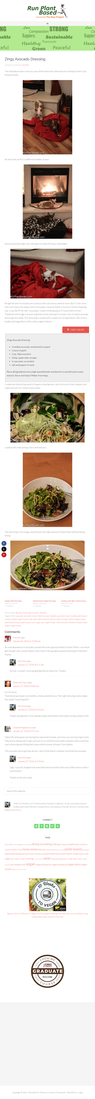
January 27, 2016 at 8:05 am (26, 686)
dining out (38, 844)
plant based (85, 850)
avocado (19, 616)
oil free (53, 619)
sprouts (64, 622)
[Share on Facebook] (3, 543)
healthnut (83, 844)
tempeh (71, 622)
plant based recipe (12, 622)
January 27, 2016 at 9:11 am (26, 731)
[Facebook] (41, 826)
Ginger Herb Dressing (13, 601)
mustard (45, 619)
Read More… (16, 810)
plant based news (52, 853)
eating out (50, 844)
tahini (12, 865)
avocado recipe (30, 616)
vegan (7, 625)
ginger (65, 844)
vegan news (73, 864)
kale (30, 619)
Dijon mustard (44, 616)
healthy (8, 850)
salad (58, 622)
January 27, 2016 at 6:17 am (31, 664)
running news (38, 859)
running (29, 858)
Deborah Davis (20, 682)
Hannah (16, 637)
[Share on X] (3, 549)
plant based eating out (34, 854)
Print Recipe (77, 330)
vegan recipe (15, 625)
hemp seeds (30, 849)
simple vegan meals (75, 859)
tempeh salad (81, 622)
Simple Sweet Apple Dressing (44, 601)
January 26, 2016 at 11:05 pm (26, 641)
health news (73, 844)
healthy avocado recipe (60, 616)
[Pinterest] (47, 826)
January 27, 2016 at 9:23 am (31, 709)
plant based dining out (14, 853)
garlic (59, 844)
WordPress (72, 1092)
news (48, 849)
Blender (18, 612)
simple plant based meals (59, 859)
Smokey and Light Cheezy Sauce (73, 601)
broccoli (19, 844)
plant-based (26, 622)
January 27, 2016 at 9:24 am (31, 761)
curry (29, 844)
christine (22, 661)
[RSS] (58, 826)
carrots (25, 844)
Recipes (43, 612)
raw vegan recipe (48, 622)
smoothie (84, 859)
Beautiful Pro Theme (37, 1092)
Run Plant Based (47, 11)
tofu (24, 864)
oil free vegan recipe (77, 619)
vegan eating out (59, 864)
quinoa (82, 854)
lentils (44, 850)
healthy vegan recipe (19, 619)
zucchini (23, 869)
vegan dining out (43, 864)
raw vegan (36, 622)
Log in (80, 1092)
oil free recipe (62, 619)
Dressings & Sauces (31, 612)
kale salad (37, 619)
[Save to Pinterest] (3, 554)
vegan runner (16, 869)
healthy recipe (17, 849)
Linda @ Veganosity (22, 727)
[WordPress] (36, 826)
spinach (7, 865)
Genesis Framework (57, 1092)
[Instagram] (52, 826)
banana (15, 844)
